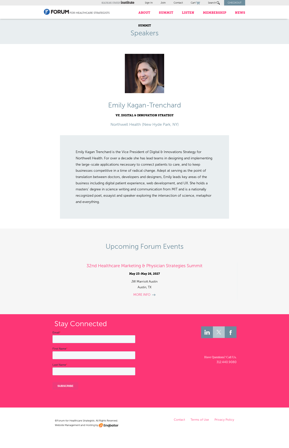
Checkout (235, 2)
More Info (141, 295)
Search (212, 2)
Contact (178, 2)
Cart (193, 2)
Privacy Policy (224, 419)
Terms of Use (200, 419)
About (144, 13)
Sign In (149, 2)
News (240, 13)
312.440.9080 (226, 362)
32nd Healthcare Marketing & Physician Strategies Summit (144, 265)
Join (163, 2)
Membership (214, 13)
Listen (188, 13)
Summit (166, 13)
